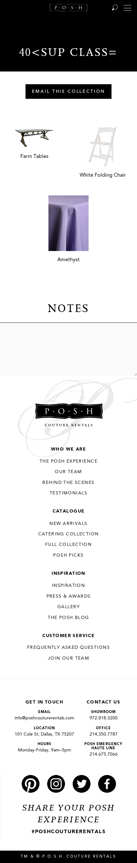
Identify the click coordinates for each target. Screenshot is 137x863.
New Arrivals (68, 523)
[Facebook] (107, 784)
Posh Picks (68, 555)
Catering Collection (68, 534)
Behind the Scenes (68, 482)
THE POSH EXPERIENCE (68, 461)
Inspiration (68, 573)
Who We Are (68, 449)
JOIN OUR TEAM (68, 658)
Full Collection (68, 544)
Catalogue (69, 511)
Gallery (68, 607)
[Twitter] (81, 784)
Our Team (68, 472)
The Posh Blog (68, 617)
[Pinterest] (31, 784)
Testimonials (68, 493)
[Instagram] (56, 784)
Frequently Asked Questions (68, 647)
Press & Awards (69, 596)
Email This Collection (68, 92)
